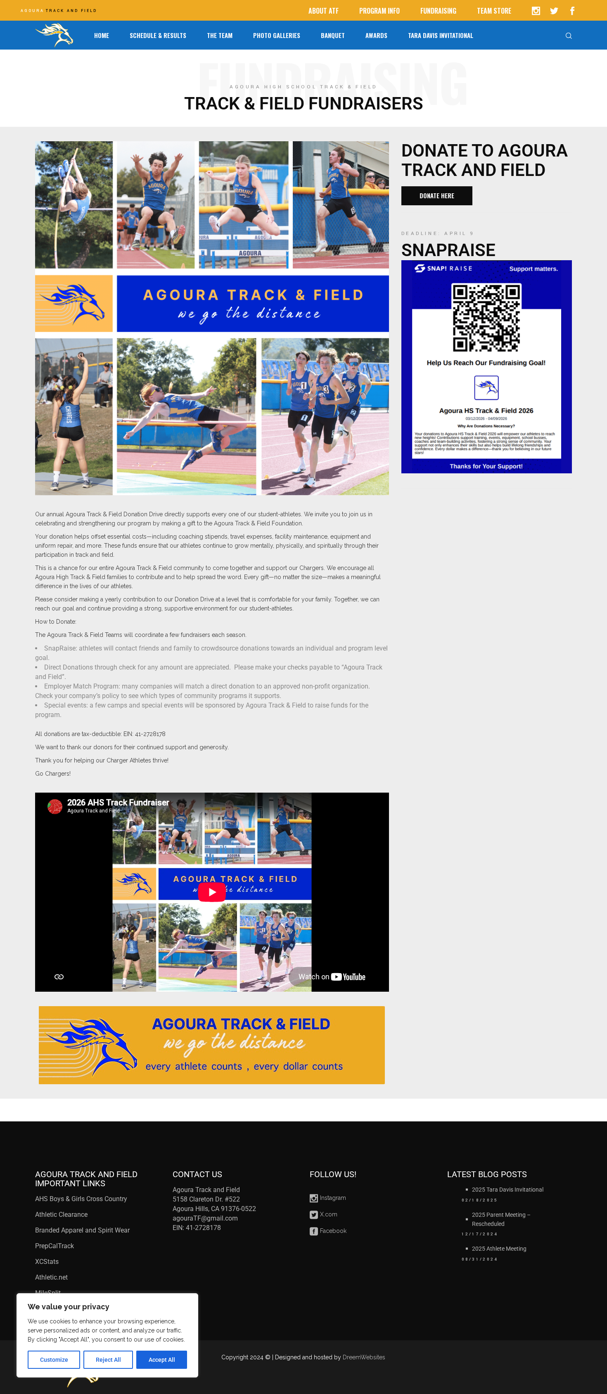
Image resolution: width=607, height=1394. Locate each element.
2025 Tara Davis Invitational (507, 1189)
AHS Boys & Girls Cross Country (81, 1199)
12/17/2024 (480, 1234)
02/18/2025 (480, 1200)
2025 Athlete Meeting (499, 1248)
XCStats (47, 1262)
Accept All (162, 1359)
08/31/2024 (480, 1259)
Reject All (108, 1359)
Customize (54, 1359)
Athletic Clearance (61, 1214)
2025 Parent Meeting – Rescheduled (501, 1219)
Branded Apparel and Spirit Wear (82, 1230)
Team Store (494, 11)
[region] (107, 1335)
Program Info (379, 11)
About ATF (323, 11)
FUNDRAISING (438, 11)
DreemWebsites (364, 1357)
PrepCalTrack (55, 1246)
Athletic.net (51, 1277)
